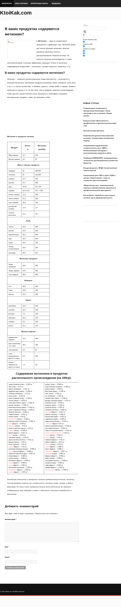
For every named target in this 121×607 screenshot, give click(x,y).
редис (47, 437)
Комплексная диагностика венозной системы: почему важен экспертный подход (98, 138)
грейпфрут (49, 451)
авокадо (48, 412)
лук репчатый (50, 470)
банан (47, 447)
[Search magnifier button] (85, 32)
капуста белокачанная (53, 433)
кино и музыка (21, 3)
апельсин (48, 424)
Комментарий (10, 519)
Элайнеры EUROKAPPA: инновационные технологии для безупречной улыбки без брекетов (100, 160)
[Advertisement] (41, 116)
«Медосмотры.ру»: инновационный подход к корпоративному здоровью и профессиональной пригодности (99, 187)
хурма (11, 463)
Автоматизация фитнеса (93, 131)
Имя (7, 547)
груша (11, 465)
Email (7, 557)
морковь (12, 426)
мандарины (13, 470)
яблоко (11, 472)
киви (10, 424)
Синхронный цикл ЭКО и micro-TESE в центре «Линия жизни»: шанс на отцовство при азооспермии (99, 177)
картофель (13, 419)
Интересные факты (39, 3)
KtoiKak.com (16, 13)
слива (11, 451)
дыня (11, 435)
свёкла (11, 430)
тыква (47, 435)
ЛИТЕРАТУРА (7, 3)
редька (48, 444)
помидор (48, 453)
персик (11, 447)
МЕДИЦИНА (56, 3)
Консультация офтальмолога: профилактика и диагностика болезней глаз (99, 123)
